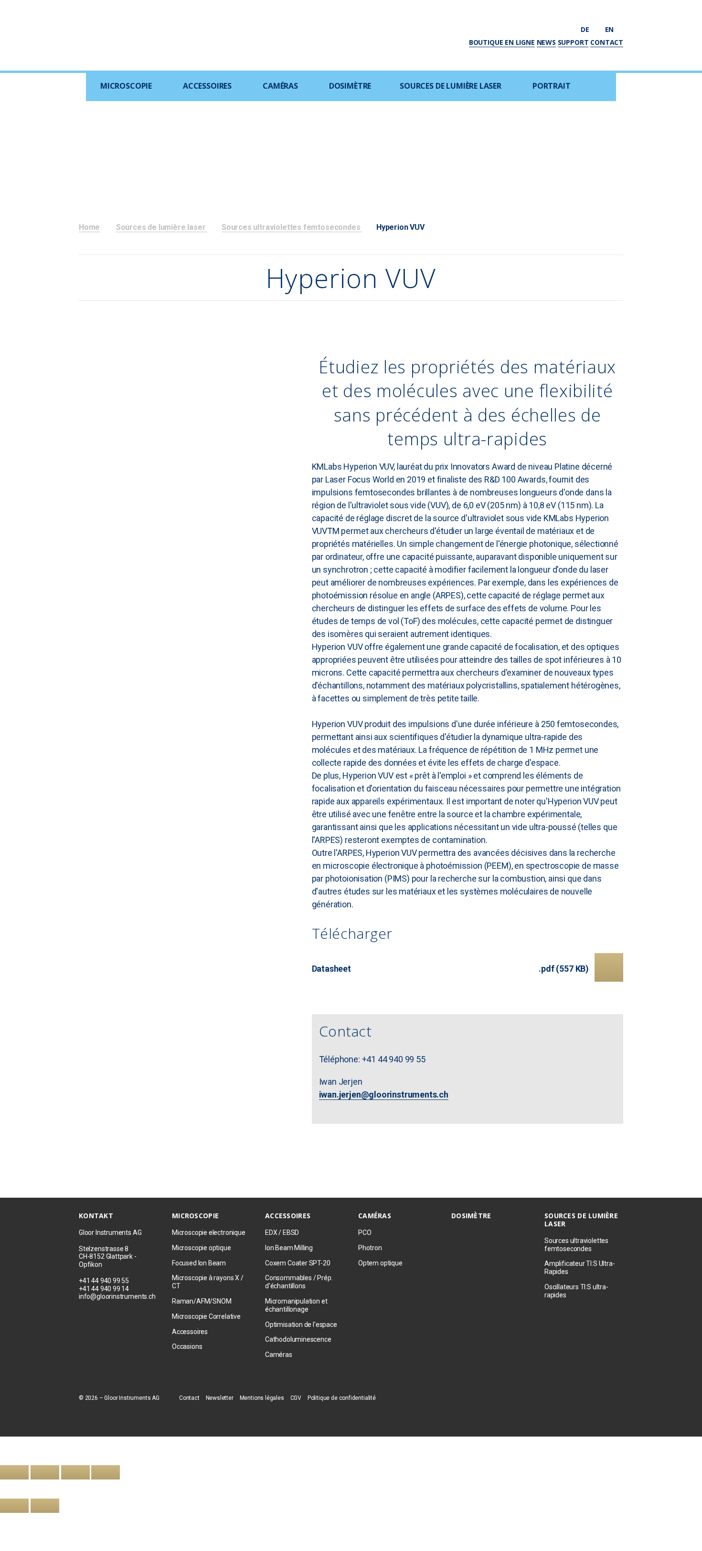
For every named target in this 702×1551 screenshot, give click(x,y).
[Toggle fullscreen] (75, 1472)
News (546, 42)
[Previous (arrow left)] (14, 1506)
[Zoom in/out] (105, 1472)
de (586, 29)
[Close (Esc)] (14, 1472)
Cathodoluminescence (298, 1339)
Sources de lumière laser (450, 86)
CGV (295, 1398)
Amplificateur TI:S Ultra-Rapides (579, 1267)
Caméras (280, 86)
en (610, 29)
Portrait (551, 86)
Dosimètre (350, 86)
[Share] (45, 1472)
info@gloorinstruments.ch (117, 1296)
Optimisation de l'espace (301, 1324)
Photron (370, 1248)
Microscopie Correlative (206, 1316)
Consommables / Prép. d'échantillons (298, 1282)
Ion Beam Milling (289, 1248)
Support (573, 42)
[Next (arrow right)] (45, 1506)
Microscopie (126, 86)
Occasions (187, 1346)
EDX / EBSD (282, 1232)
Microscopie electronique (208, 1232)
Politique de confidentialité (342, 1398)
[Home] (139, 34)
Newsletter (220, 1398)
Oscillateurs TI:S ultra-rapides (576, 1291)
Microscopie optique (201, 1248)
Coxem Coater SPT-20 (297, 1263)
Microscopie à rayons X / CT (208, 1282)
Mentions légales (262, 1398)
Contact (606, 42)
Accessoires (207, 86)
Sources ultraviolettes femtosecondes (292, 227)
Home (89, 227)
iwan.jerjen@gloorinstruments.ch (383, 1094)
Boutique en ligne (502, 42)
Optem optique (380, 1263)
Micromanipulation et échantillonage (296, 1305)
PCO (364, 1232)
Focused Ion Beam (199, 1263)
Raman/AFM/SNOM (201, 1301)
